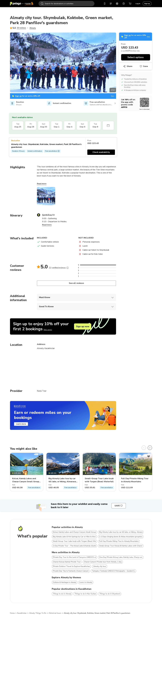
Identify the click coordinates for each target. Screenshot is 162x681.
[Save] (39, 456)
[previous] (144, 448)
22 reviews (21, 28)
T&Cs (112, 96)
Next (118, 63)
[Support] (123, 4)
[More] (67, 268)
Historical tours (55, 613)
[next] (150, 448)
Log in (138, 4)
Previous (8, 63)
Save (145, 66)
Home (12, 613)
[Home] (22, 3)
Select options (135, 57)
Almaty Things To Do (37, 613)
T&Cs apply (47, 330)
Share (129, 66)
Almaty (32, 28)
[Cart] (130, 4)
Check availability (101, 152)
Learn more (21, 424)
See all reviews (76, 283)
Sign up (147, 4)
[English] (117, 4)
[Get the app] (104, 4)
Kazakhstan (22, 613)
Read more (41, 183)
